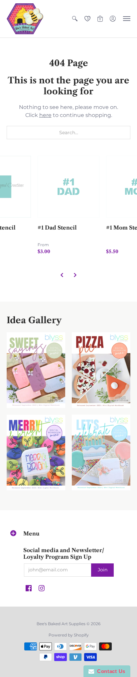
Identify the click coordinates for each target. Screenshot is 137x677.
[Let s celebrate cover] (101, 452)
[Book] (36, 452)
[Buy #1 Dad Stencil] (68, 187)
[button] (74, 19)
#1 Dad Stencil (57, 227)
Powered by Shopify (69, 634)
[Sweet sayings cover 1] (36, 370)
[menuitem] (74, 19)
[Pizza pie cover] (101, 370)
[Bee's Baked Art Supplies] (25, 19)
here (45, 115)
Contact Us (109, 671)
